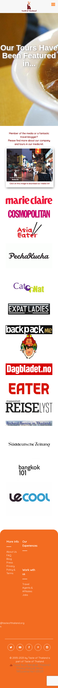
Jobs (25, 594)
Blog (9, 558)
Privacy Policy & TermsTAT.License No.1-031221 (30, 670)
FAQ (8, 555)
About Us (11, 551)
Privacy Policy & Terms (10, 570)
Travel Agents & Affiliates (27, 588)
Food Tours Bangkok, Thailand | (31, 665)
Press (9, 562)
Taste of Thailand (34, 661)
